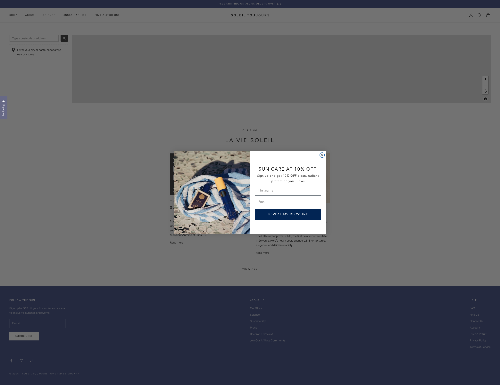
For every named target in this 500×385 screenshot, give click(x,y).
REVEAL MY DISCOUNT (288, 214)
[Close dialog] (322, 155)
